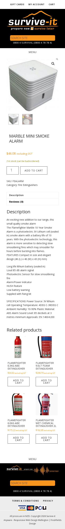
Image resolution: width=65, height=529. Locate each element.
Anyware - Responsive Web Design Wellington (26, 520)
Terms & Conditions (25, 500)
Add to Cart (34, 170)
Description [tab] (16, 195)
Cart (52, 4)
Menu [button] (33, 52)
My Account (36, 4)
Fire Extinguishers (28, 185)
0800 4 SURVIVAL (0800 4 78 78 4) (32, 42)
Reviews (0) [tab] (16, 201)
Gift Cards (17, 4)
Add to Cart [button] (18, 381)
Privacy (48, 500)
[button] (53, 64)
